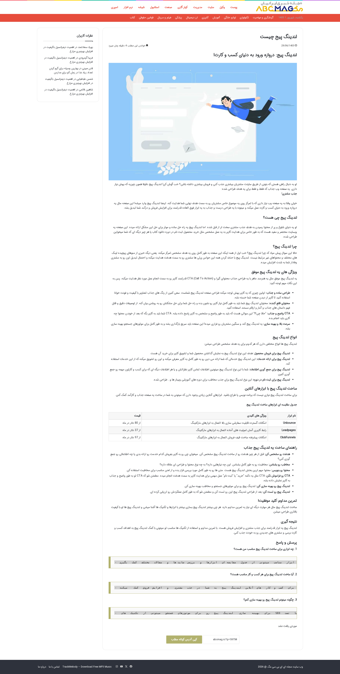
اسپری (114, 7)
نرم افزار (128, 7)
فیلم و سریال (164, 18)
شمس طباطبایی (85, 79)
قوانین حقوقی (146, 18)
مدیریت (197, 7)
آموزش (216, 18)
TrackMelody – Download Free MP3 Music (87, 667)
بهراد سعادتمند (85, 47)
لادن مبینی (87, 68)
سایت (211, 7)
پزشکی (178, 18)
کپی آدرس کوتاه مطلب (184, 639)
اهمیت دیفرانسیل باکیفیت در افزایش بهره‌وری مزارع (69, 81)
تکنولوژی (244, 18)
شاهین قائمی (86, 90)
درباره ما (42, 667)
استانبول (154, 7)
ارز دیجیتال (192, 18)
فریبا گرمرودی (86, 58)
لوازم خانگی (230, 18)
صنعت (168, 7)
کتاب (132, 18)
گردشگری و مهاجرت (263, 18)
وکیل (222, 7)
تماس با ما (54, 667)
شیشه (141, 7)
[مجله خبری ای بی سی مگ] (279, 7)
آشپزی (205, 18)
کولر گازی (182, 7)
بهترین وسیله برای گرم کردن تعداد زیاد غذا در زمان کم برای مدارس (71, 70)
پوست (233, 7)
